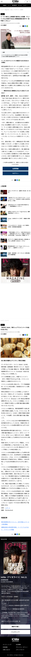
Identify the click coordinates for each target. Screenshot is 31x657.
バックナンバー (15, 632)
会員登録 (15, 168)
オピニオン (20, 5)
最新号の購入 (15, 626)
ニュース (9, 5)
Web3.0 (2, 14)
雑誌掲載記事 (14, 5)
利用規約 (5, 647)
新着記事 (4, 5)
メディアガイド (20, 649)
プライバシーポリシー (22, 647)
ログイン (15, 173)
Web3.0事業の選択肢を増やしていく (11, 56)
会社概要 (18, 644)
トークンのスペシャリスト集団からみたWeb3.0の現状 (15, 55)
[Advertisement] (15, 300)
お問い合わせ (6, 649)
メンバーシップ (7, 644)
